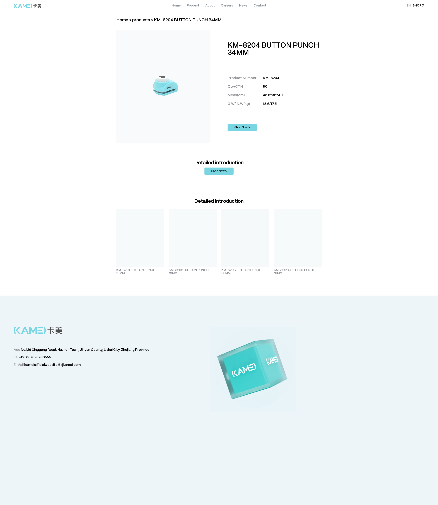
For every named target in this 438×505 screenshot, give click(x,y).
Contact (260, 5)
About (210, 5)
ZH (409, 5)
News (243, 5)
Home (176, 5)
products (141, 20)
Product (193, 5)
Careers (227, 5)
